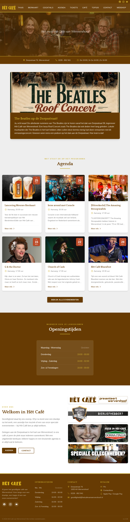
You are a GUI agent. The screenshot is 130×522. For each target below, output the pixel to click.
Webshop (121, 8)
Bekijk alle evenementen (65, 300)
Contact (107, 8)
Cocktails (48, 8)
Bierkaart (33, 8)
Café (84, 8)
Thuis (20, 8)
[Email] (127, 2)
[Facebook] (120, 2)
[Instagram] (123, 2)
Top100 (95, 8)
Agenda (61, 8)
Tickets (74, 8)
